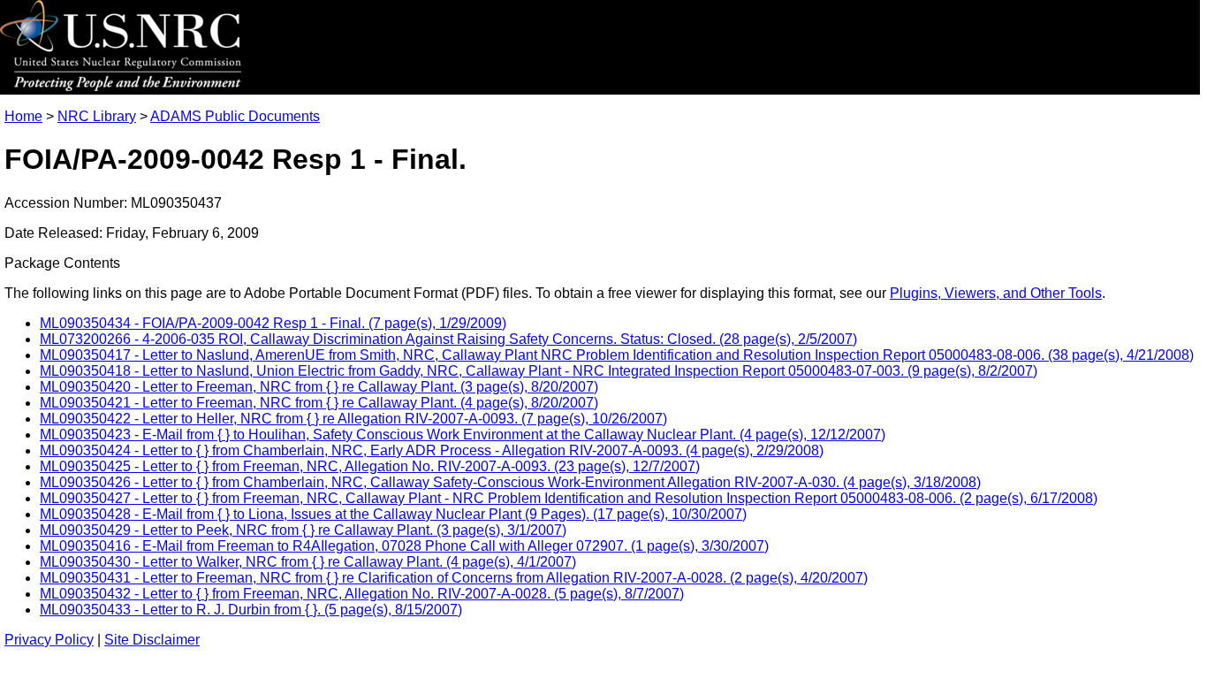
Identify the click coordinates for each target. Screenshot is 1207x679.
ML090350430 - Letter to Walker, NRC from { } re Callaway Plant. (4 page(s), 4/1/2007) (308, 561)
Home (23, 116)
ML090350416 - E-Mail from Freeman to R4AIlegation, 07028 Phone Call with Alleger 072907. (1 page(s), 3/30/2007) (404, 545)
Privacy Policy (49, 639)
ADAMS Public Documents (235, 116)
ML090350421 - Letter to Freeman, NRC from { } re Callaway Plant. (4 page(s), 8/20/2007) (319, 402)
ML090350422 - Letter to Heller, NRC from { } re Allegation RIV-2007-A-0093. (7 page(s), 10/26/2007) (353, 418)
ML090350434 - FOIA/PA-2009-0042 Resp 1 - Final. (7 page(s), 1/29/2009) (273, 323)
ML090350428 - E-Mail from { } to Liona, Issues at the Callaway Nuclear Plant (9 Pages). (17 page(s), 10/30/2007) (393, 514)
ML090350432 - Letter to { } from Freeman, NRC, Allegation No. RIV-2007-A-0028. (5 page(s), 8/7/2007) (362, 593)
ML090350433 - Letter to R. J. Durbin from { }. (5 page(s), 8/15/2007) (251, 609)
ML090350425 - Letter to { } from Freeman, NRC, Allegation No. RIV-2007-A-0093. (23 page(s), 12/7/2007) (370, 466)
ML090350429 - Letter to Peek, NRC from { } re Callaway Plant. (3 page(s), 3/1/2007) (303, 530)
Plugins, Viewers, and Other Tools (996, 293)
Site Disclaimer (152, 639)
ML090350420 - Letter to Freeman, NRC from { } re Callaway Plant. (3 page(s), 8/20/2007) (319, 386)
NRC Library (96, 116)
